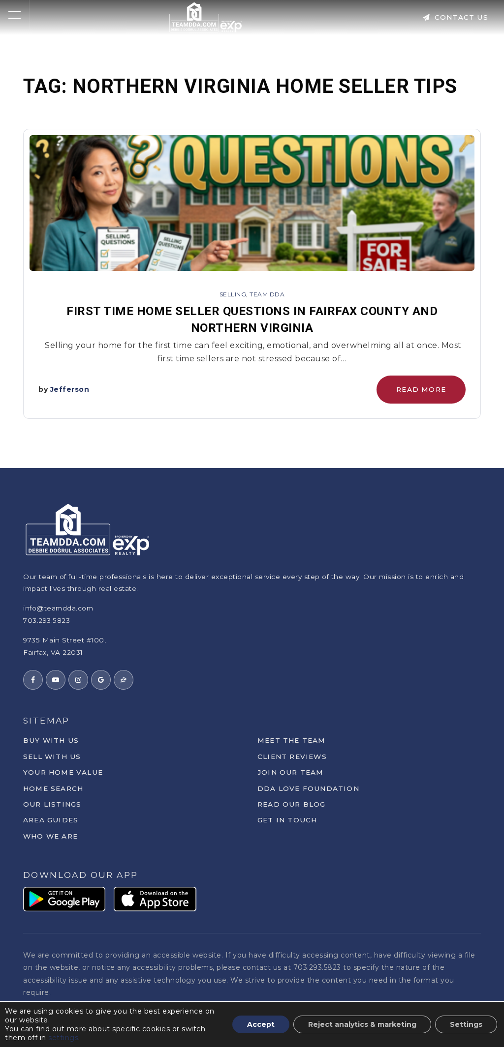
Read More (421, 389)
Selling (233, 294)
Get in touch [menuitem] (287, 820)
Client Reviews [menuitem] (292, 756)
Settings (466, 1024)
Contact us (460, 17)
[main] (252, 234)
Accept (261, 1024)
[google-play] (64, 898)
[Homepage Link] (206, 16)
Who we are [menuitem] (50, 836)
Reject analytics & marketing (362, 1024)
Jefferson (70, 389)
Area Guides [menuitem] (50, 820)
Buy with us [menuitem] (51, 740)
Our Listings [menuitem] (52, 804)
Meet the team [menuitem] (291, 740)
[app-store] (155, 898)
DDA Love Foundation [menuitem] (308, 788)
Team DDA (267, 294)
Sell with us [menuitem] (52, 756)
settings (63, 1037)
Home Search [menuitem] (53, 788)
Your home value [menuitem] (63, 772)
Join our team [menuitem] (290, 772)
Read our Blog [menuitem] (291, 804)
